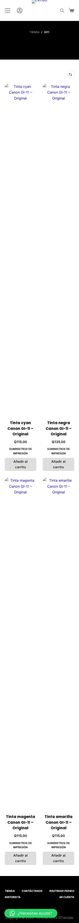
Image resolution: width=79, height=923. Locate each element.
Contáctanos (32, 891)
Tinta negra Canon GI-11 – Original (59, 428)
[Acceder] (19, 10)
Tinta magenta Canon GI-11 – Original (20, 822)
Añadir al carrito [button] (20, 464)
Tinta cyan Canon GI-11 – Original (20, 428)
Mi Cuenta (66, 897)
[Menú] (7, 10)
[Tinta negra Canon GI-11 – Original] (58, 249)
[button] (30, 913)
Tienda (10, 891)
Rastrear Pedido (61, 891)
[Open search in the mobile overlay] (62, 10)
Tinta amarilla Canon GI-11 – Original (58, 822)
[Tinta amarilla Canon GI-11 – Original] (58, 642)
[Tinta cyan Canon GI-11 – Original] (20, 249)
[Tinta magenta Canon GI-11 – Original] (20, 642)
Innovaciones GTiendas (55, 917)
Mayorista (12, 897)
